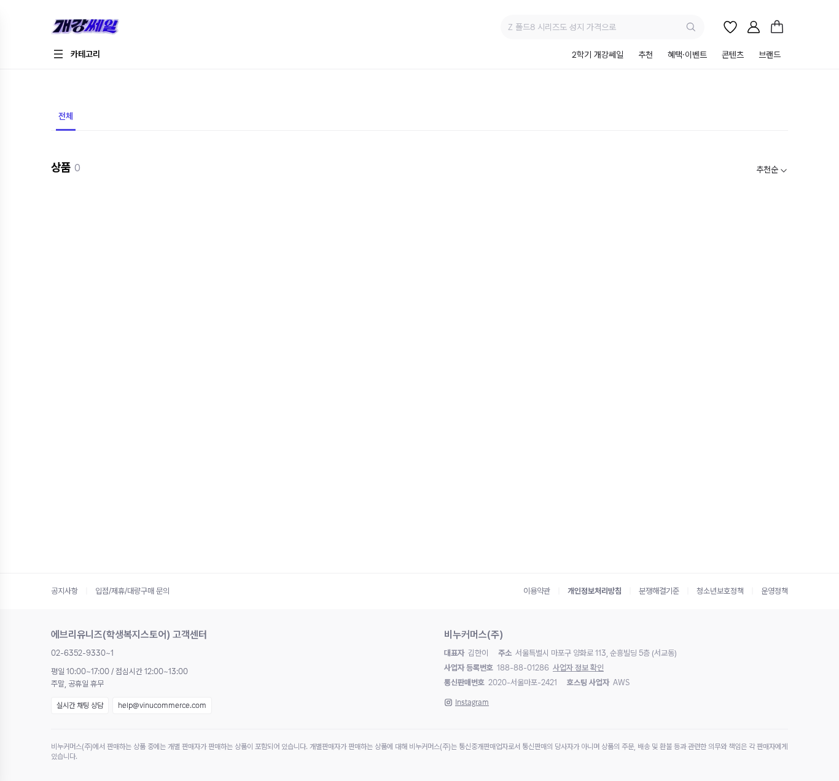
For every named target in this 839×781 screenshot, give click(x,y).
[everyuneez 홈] (127, 27)
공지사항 (64, 591)
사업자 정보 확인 (578, 667)
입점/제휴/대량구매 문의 (132, 591)
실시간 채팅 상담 (80, 705)
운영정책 (774, 591)
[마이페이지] (753, 27)
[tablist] (676, 55)
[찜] (730, 27)
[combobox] (772, 170)
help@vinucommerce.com (162, 705)
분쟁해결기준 (659, 591)
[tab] (597, 55)
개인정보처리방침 (595, 591)
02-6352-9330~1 (82, 653)
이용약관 (536, 591)
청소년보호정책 (720, 591)
